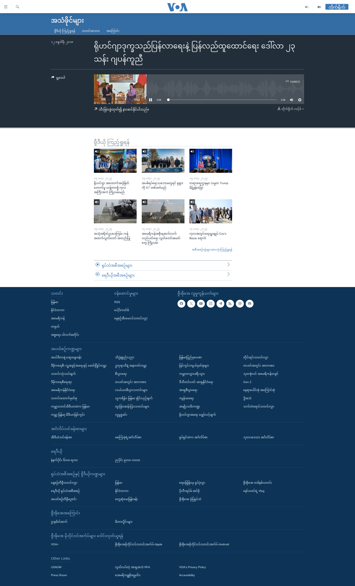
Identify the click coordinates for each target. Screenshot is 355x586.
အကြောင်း (112, 30)
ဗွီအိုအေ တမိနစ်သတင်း (257, 482)
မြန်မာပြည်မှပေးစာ (190, 357)
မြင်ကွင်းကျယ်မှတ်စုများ (194, 365)
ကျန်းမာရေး (186, 398)
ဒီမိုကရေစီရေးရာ (61, 381)
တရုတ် (55, 326)
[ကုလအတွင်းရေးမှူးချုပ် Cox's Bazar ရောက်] (210, 211)
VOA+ (55, 544)
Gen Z (247, 381)
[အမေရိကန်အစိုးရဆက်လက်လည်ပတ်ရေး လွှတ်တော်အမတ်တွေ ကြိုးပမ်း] (163, 211)
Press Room (59, 575)
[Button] (58, 78)
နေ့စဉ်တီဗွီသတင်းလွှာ (64, 482)
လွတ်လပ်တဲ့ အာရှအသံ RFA (132, 567)
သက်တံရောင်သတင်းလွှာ (258, 406)
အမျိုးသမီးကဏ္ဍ (189, 406)
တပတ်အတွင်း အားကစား (130, 381)
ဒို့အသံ (247, 398)
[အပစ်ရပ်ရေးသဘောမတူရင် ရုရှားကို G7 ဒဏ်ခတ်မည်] (163, 161)
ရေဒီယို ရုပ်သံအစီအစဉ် (65, 490)
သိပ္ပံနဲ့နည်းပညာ (124, 357)
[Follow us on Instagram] (210, 303)
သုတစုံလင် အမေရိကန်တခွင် (260, 373)
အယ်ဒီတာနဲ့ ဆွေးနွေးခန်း (66, 357)
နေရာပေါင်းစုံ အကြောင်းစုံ (259, 390)
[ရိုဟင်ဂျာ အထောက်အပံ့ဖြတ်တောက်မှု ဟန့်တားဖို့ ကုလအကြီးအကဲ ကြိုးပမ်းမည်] (115, 161)
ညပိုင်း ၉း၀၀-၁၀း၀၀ (127, 459)
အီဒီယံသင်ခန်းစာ (61, 437)
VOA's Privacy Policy (192, 567)
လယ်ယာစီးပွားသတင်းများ (131, 390)
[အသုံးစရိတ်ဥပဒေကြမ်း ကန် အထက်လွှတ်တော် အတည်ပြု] (115, 211)
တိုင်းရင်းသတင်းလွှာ (255, 357)
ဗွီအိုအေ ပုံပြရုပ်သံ (190, 499)
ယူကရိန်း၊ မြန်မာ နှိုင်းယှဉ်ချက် (134, 398)
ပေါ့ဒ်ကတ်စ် (121, 310)
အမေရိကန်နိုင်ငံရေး (63, 390)
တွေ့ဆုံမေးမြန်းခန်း (126, 499)
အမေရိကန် (58, 318)
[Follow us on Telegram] (220, 303)
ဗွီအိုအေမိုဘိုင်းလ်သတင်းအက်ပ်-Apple (138, 544)
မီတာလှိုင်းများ (124, 521)
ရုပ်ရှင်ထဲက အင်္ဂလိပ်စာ (193, 437)
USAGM (56, 567)
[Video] (319, 7)
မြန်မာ (54, 301)
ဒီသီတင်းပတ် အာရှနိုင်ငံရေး (196, 381)
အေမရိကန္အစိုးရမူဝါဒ (127, 575)
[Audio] (307, 7)
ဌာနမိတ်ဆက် (59, 521)
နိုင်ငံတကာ (57, 310)
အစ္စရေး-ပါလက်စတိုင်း (65, 334)
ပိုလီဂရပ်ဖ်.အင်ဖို (189, 490)
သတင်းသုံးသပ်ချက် (63, 373)
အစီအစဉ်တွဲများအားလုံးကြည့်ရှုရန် (212, 249)
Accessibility (187, 575)
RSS (117, 301)
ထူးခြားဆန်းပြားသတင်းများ (132, 406)
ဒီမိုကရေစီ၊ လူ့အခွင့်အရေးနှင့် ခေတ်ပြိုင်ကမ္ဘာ (78, 365)
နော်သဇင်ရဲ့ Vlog (253, 490)
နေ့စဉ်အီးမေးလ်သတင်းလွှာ (131, 318)
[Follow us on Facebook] (181, 303)
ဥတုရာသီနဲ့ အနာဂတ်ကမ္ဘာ (131, 365)
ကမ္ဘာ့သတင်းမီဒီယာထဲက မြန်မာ (70, 406)
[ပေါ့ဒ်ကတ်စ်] (240, 303)
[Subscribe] (250, 303)
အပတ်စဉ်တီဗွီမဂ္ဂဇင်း (64, 499)
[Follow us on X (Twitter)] (191, 303)
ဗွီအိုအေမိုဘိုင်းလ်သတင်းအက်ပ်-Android (204, 544)
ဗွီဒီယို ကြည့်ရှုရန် (64, 30)
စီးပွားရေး (121, 373)
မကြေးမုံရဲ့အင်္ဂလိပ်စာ (128, 437)
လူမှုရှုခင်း (121, 414)
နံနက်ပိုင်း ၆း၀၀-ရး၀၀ (64, 459)
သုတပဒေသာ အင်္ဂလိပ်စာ (258, 437)
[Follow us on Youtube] (201, 303)
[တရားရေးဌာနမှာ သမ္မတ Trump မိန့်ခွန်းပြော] (210, 161)
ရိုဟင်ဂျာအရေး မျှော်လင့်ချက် (197, 414)
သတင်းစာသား (91, 30)
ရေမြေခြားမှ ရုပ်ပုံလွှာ (192, 482)
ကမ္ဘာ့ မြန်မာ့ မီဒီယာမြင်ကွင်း (68, 414)
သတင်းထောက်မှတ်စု (64, 398)
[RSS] (230, 303)
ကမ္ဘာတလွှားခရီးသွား (192, 373)
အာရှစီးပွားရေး (188, 390)
